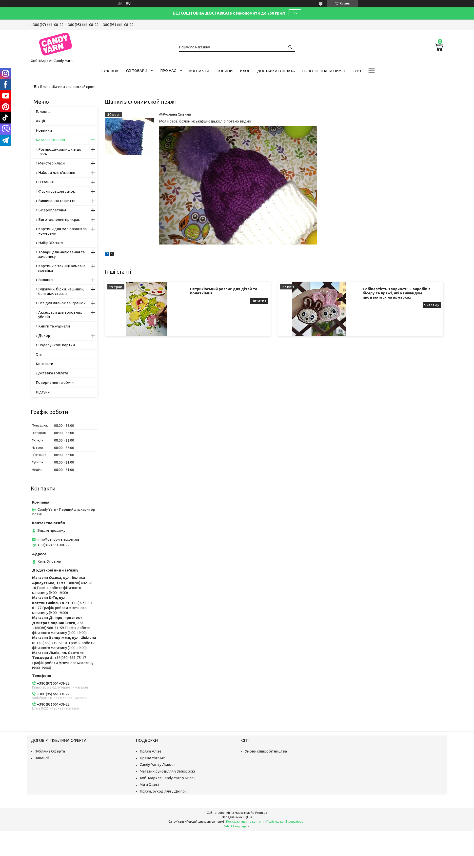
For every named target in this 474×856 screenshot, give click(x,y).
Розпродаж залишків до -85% (59, 151)
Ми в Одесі (149, 784)
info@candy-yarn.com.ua (58, 539)
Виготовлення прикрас (59, 219)
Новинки (44, 130)
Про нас (168, 70)
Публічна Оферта (50, 751)
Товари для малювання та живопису (61, 254)
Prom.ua (261, 812)
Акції (40, 121)
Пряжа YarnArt (152, 758)
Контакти (199, 71)
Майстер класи (51, 163)
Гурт (357, 71)
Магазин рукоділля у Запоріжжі (167, 771)
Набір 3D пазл (50, 243)
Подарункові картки (56, 345)
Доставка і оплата (276, 71)
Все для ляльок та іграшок (62, 303)
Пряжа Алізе (150, 751)
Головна (109, 71)
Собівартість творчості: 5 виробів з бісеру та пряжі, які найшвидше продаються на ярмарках (396, 293)
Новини (225, 71)
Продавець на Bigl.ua (237, 817)
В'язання (46, 182)
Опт (39, 354)
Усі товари (136, 70)
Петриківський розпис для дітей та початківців (223, 291)
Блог (245, 71)
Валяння (45, 280)
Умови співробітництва (266, 751)
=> (295, 13)
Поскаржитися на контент (245, 821)
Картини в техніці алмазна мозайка (61, 268)
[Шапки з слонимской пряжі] (129, 136)
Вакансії (42, 758)
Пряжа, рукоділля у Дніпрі (163, 791)
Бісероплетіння (52, 210)
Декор (44, 335)
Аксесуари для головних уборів (60, 314)
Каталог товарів (50, 140)
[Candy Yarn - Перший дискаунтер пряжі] (55, 43)
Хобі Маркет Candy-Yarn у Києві (167, 778)
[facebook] (107, 255)
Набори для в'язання (56, 172)
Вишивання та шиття (56, 201)
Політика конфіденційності (286, 821)
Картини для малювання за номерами (62, 231)
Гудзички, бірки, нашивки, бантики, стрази (61, 291)
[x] (112, 255)
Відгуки (43, 392)
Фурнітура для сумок (56, 191)
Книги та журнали (54, 326)
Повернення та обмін (323, 71)
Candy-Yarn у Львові (157, 764)
